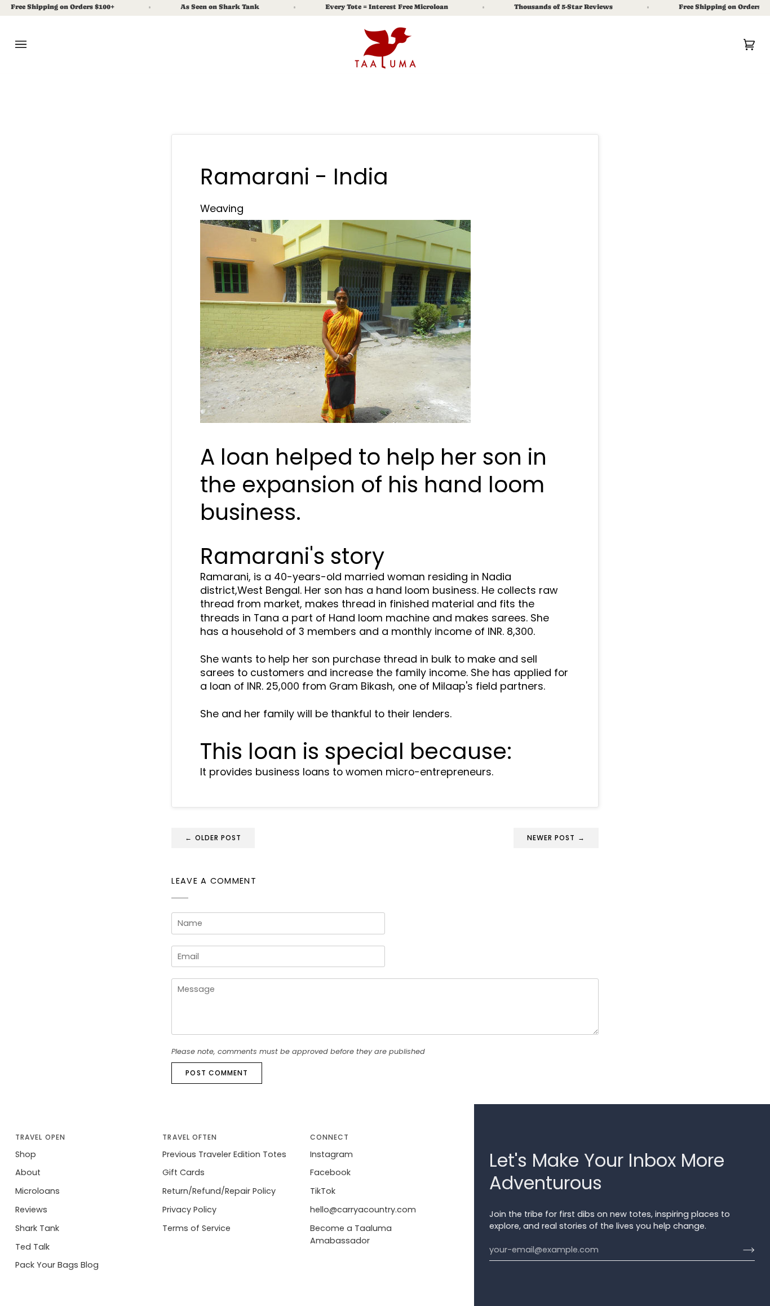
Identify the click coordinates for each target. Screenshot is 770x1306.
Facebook (330, 1172)
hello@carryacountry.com (363, 1209)
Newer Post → (556, 837)
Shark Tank (37, 1228)
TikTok (322, 1191)
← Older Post (213, 837)
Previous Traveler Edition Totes (224, 1154)
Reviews (31, 1209)
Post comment (216, 1073)
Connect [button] (329, 1137)
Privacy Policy (189, 1209)
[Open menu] (32, 44)
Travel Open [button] (40, 1137)
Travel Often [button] (189, 1137)
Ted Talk (32, 1246)
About (28, 1172)
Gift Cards (183, 1172)
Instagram (331, 1154)
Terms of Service (196, 1228)
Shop (25, 1154)
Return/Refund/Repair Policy (219, 1191)
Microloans (37, 1191)
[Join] (740, 1250)
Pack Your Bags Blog (57, 1264)
